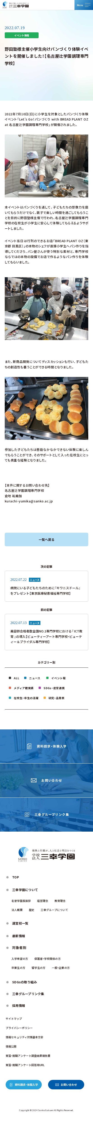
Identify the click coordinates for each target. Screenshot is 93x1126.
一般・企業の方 (61, 968)
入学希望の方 (20, 958)
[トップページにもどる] (16, 5)
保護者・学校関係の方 (47, 958)
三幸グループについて (54, 910)
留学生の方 (38, 968)
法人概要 (17, 910)
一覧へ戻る (46, 539)
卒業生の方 (18, 968)
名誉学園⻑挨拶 (21, 901)
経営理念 (42, 901)
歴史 (31, 910)
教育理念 (60, 901)
